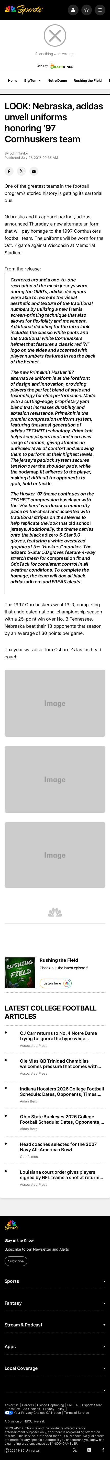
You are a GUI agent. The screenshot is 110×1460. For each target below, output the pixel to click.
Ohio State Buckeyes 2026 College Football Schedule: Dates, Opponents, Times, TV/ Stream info (60, 1119)
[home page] (24, 10)
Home (13, 80)
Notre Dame (57, 80)
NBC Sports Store (89, 1405)
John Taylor (18, 153)
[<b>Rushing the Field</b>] (20, 972)
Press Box (12, 1409)
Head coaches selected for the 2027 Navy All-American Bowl (58, 1147)
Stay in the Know (19, 1240)
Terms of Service (76, 1413)
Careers (28, 1405)
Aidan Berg (28, 1101)
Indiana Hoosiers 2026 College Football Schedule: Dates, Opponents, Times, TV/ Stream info (62, 1091)
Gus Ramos (29, 1157)
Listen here (52, 983)
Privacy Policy (53, 1409)
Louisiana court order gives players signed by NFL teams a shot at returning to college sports (62, 1174)
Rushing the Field (88, 80)
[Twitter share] (21, 171)
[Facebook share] (9, 171)
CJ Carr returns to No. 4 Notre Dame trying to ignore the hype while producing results (58, 1035)
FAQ (70, 1405)
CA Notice (53, 1413)
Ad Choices (31, 1409)
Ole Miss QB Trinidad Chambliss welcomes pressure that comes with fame (58, 1063)
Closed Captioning (50, 1405)
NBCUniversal (34, 1421)
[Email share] (33, 171)
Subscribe (16, 1261)
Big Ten (30, 80)
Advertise (12, 1405)
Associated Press (33, 1045)
